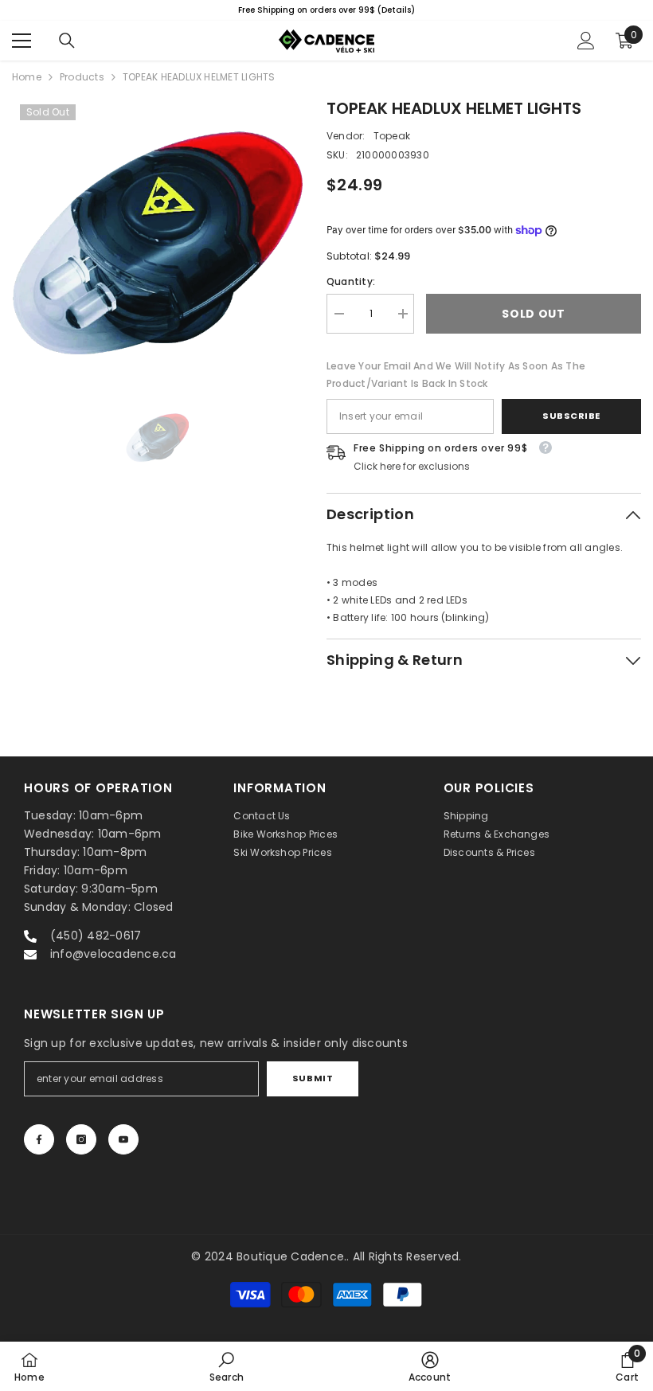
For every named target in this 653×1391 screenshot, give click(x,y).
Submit (312, 1078)
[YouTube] (123, 1139)
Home (26, 77)
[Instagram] (81, 1139)
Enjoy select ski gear (473, 10)
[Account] (586, 40)
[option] (157, 243)
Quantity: (350, 281)
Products (82, 77)
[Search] (66, 40)
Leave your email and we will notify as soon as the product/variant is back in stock (455, 374)
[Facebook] (39, 1139)
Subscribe (571, 415)
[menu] (21, 40)
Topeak (391, 136)
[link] (226, 1366)
